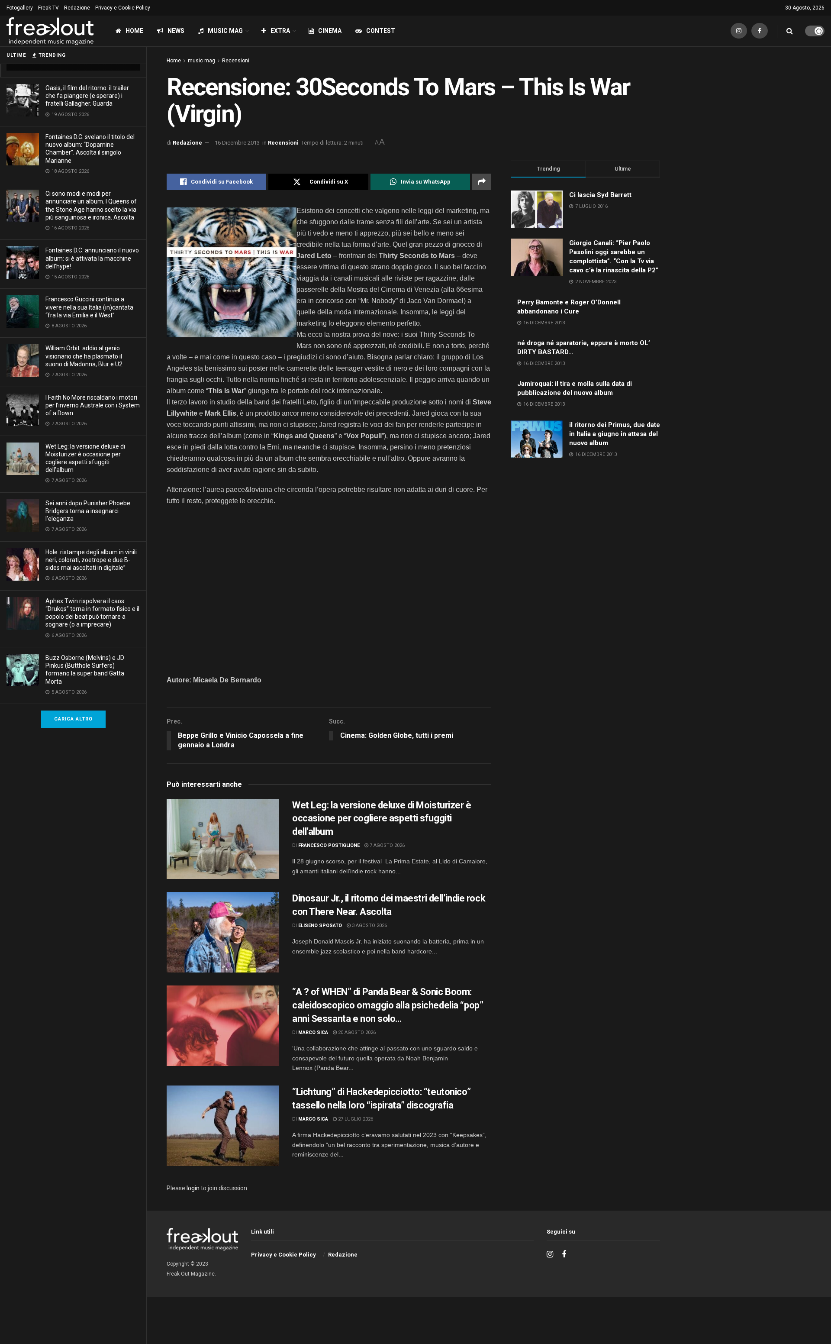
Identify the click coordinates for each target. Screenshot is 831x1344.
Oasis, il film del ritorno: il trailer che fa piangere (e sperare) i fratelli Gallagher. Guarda (87, 95)
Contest (380, 30)
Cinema (329, 30)
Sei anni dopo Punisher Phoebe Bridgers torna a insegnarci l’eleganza (87, 511)
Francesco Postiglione (329, 845)
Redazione (77, 8)
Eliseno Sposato (320, 925)
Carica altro (73, 719)
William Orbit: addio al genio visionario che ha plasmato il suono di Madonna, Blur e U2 (83, 356)
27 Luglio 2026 (355, 1119)
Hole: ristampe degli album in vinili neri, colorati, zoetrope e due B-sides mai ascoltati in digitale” (91, 560)
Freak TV (48, 8)
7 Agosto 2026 (386, 845)
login (193, 1188)
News (175, 30)
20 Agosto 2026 (356, 1032)
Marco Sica (313, 1032)
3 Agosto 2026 (369, 925)
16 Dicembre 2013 (237, 142)
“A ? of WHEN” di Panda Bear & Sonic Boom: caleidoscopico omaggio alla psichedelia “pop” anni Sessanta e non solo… (387, 1005)
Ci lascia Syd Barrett (600, 195)
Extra (280, 30)
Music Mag (225, 30)
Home (134, 30)
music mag (201, 61)
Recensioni (235, 61)
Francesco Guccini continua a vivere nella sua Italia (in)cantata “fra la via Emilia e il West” (89, 307)
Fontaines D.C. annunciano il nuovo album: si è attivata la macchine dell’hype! (92, 258)
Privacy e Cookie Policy (122, 8)
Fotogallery (19, 8)
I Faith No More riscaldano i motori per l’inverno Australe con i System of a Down (92, 405)
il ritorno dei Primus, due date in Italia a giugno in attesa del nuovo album (614, 434)
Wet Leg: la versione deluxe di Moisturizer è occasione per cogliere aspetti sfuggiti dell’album (381, 818)
